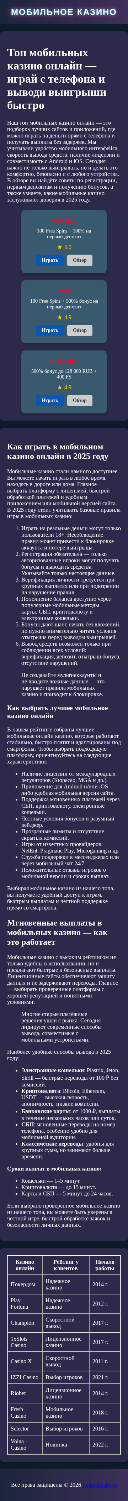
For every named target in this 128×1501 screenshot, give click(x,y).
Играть (50, 260)
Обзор (80, 260)
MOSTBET (64, 361)
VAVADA (64, 220)
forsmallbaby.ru (99, 1485)
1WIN (64, 291)
